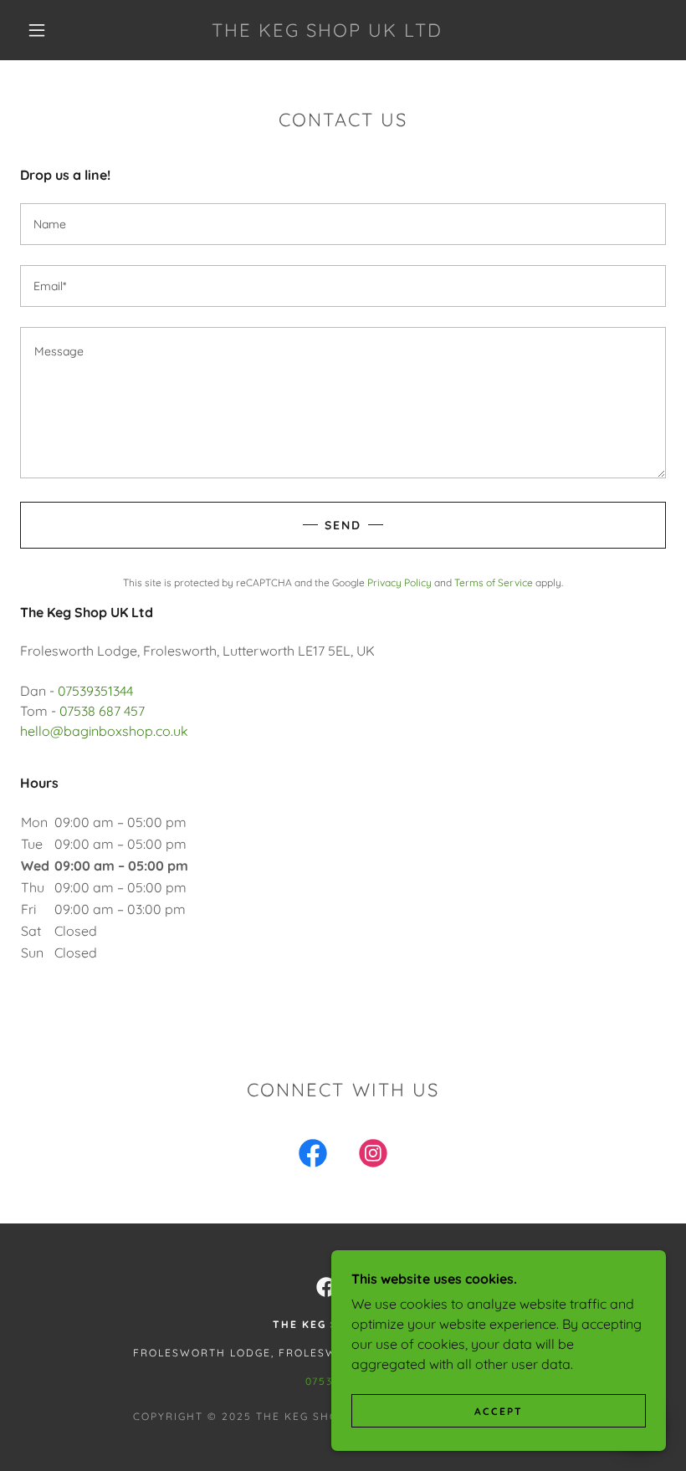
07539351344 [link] (95, 690)
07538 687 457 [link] (102, 710)
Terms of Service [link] (493, 582)
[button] (37, 30)
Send (343, 525)
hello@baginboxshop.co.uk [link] (104, 731)
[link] (327, 31)
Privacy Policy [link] (399, 582)
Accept (498, 1411)
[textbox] (343, 224)
